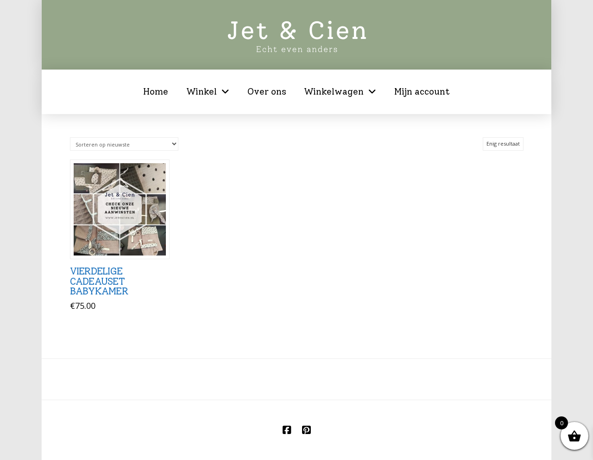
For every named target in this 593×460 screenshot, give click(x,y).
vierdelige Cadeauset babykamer (99, 281)
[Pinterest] (306, 430)
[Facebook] (287, 430)
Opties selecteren (122, 241)
